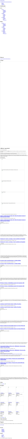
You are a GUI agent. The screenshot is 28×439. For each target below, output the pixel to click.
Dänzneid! (17, 411)
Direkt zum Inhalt (2, 0)
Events (4, 27)
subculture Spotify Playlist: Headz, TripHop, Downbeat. (10, 303)
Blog (3, 26)
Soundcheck (4, 11)
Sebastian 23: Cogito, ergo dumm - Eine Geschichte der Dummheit (12, 238)
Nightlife (3, 13)
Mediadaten (3, 4)
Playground (3, 17)
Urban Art (4, 18)
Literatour (4, 25)
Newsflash (4, 10)
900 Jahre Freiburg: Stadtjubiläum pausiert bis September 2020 (12, 282)
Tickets (4, 16)
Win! (3, 19)
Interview (4, 24)
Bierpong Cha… (10, 402)
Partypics (4, 15)
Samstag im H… (2, 411)
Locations (4, 14)
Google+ (3, 435)
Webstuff (4, 31)
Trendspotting (4, 33)
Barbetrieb (17, 402)
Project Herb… (10, 411)
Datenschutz (3, 431)
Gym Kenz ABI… (2, 402)
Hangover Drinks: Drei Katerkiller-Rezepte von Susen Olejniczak (12, 325)
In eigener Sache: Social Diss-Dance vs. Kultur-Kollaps (10, 260)
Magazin (3, 9)
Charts (4, 29)
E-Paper (3, 3)
